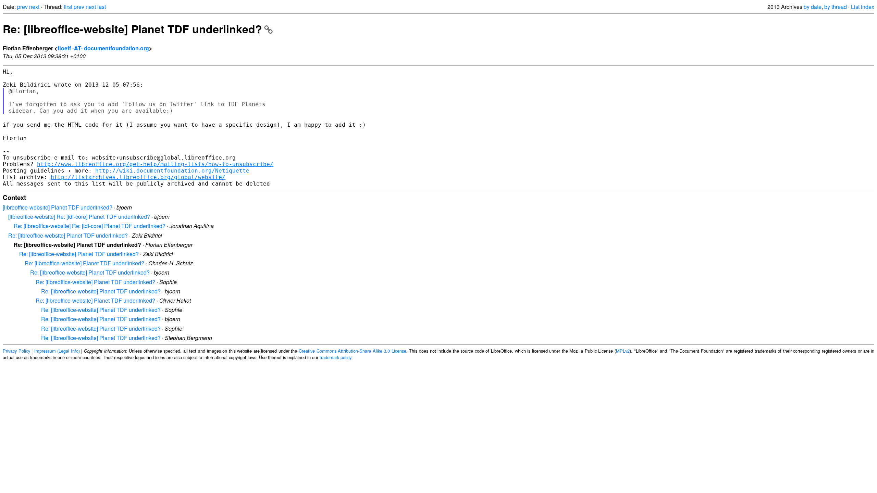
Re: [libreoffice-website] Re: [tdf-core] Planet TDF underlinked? (89, 226)
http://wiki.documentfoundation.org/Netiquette (172, 170)
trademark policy (335, 357)
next (34, 7)
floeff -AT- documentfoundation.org (103, 48)
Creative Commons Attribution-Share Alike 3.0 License (352, 350)
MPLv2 (623, 350)
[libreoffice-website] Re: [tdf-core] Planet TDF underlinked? (79, 216)
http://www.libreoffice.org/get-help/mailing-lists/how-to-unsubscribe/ (155, 164)
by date (813, 7)
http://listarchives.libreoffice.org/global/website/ (138, 177)
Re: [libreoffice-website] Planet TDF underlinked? (132, 29)
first (68, 7)
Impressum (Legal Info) (57, 350)
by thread (835, 7)
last (101, 7)
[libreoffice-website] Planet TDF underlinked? (57, 207)
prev (22, 7)
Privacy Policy (16, 350)
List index (862, 7)
